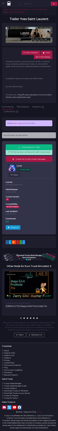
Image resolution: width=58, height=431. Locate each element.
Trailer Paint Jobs (39, 10)
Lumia (19, 166)
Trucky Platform (10, 388)
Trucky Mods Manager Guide (15, 386)
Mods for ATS (9, 355)
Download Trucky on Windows (16, 391)
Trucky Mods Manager (12, 383)
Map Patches (11, 274)
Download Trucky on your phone (17, 393)
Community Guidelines (13, 370)
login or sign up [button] (19, 123)
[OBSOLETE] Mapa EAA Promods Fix (26, 306)
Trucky (39, 412)
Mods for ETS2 (9, 353)
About (6, 351)
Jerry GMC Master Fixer (18, 303)
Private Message (44, 57)
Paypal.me (14, 227)
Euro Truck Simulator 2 (20, 10)
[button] (21, 318)
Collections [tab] (10, 111)
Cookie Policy (9, 363)
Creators (7, 358)
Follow (15, 175)
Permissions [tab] (23, 106)
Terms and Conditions (12, 365)
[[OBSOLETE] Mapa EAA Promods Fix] (29, 285)
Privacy (7, 360)
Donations (8, 372)
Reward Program (11, 375)
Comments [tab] (8, 106)
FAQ (6, 368)
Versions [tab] (37, 106)
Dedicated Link (36, 335)
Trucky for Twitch (11, 398)
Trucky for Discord (11, 396)
